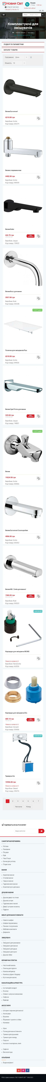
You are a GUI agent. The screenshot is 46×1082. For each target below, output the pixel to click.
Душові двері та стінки (11, 897)
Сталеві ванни (8, 878)
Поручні (6, 1040)
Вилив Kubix (9, 229)
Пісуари (6, 852)
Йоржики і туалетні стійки (12, 1020)
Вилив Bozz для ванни (13, 291)
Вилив (7, 471)
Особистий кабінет (30, 8)
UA (40, 11)
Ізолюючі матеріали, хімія (12, 1043)
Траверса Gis (10, 776)
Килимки (6, 1023)
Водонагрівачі (8, 1062)
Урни (5, 1028)
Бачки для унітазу (9, 861)
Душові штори (8, 900)
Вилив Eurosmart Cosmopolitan (16, 530)
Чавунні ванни (8, 881)
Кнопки (5, 991)
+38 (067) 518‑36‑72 (12, 9)
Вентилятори (7, 1052)
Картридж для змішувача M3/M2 (17, 651)
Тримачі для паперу (10, 1037)
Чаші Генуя (7, 858)
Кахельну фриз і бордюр (11, 974)
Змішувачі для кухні (10, 952)
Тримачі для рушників (10, 1034)
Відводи (6, 1000)
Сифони (6, 997)
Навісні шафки (8, 920)
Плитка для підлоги (9, 968)
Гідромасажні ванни (10, 884)
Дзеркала (6, 932)
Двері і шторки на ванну (11, 906)
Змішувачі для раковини (11, 943)
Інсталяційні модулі (10, 988)
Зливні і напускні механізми (12, 994)
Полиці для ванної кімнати (12, 1031)
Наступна (18, 807)
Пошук (25, 15)
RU (43, 11)
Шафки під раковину (10, 923)
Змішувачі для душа (10, 949)
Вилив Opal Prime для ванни (15, 409)
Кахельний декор (9, 971)
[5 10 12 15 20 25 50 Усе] (19, 63)
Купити (23, 88)
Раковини (6, 849)
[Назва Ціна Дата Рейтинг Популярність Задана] (21, 57)
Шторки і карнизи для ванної (13, 1010)
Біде (4, 855)
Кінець (28, 807)
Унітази (5, 846)
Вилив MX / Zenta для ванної (15, 589)
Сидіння (6, 1049)
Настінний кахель (9, 965)
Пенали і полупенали (10, 926)
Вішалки (6, 1017)
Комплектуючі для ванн (11, 887)
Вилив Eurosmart (11, 111)
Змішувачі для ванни (10, 946)
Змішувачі (30, 32)
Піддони (6, 909)
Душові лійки (7, 955)
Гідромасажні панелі (10, 903)
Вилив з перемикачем (13, 170)
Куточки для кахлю (10, 977)
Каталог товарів (20, 32)
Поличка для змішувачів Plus (16, 350)
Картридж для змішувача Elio (16, 713)
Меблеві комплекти (10, 929)
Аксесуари (7, 1013)
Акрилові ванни (8, 875)
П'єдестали (7, 864)
